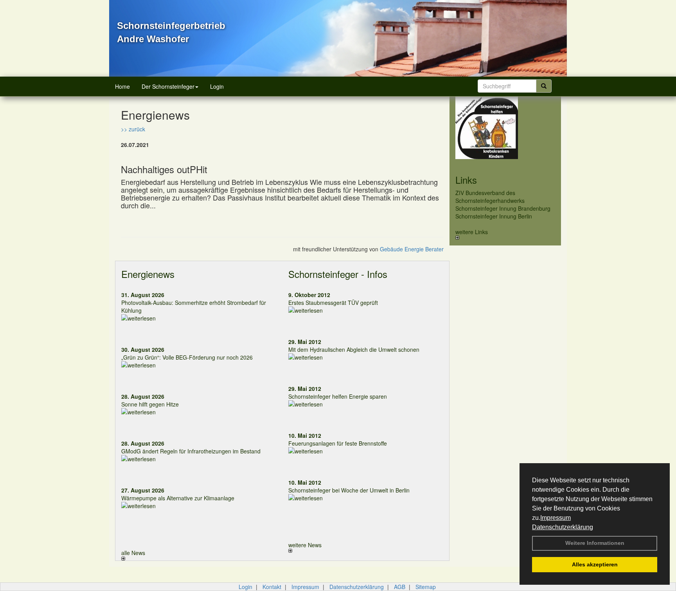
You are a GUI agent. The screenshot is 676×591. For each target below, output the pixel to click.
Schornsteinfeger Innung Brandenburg (502, 208)
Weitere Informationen (594, 543)
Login (217, 86)
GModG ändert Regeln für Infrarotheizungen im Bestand (191, 451)
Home (122, 86)
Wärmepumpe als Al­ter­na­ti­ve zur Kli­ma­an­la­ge (177, 498)
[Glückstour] (505, 128)
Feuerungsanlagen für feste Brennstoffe (337, 443)
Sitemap (425, 587)
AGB (399, 587)
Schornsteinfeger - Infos (337, 274)
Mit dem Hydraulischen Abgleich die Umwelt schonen (353, 349)
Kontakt (271, 587)
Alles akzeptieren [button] (595, 564)
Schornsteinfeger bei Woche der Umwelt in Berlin (349, 490)
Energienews (147, 274)
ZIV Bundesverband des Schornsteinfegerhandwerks (490, 196)
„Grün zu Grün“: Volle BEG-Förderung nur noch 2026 (187, 357)
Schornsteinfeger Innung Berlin (493, 216)
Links (466, 179)
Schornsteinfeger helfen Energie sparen (337, 396)
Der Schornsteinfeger (168, 86)
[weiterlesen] (199, 318)
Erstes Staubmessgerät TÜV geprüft (333, 302)
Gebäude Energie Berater (412, 249)
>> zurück (133, 129)
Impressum (555, 517)
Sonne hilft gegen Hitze (150, 404)
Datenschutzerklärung (562, 527)
